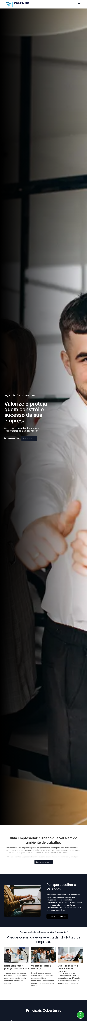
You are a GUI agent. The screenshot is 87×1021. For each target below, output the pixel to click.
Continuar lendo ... (43, 862)
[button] (79, 3)
